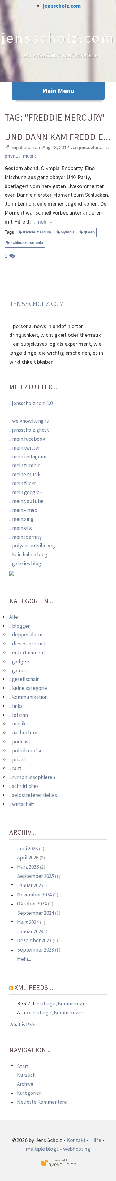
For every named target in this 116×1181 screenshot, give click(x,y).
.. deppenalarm (25, 634)
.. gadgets (19, 661)
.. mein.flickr (22, 483)
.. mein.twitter (24, 447)
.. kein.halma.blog (28, 554)
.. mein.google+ (25, 492)
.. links (16, 706)
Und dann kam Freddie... (57, 137)
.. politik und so (26, 750)
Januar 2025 (30, 885)
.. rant (15, 768)
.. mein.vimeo (23, 510)
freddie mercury (37, 232)
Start (23, 1066)
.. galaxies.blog (25, 563)
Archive (25, 1083)
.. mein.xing (21, 519)
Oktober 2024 (32, 903)
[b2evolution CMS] (58, 1162)
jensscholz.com (62, 5)
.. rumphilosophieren (32, 777)
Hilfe (95, 1140)
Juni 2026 (27, 848)
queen (89, 232)
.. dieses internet (27, 643)
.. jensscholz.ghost (29, 429)
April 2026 (27, 857)
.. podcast (19, 741)
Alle (13, 617)
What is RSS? (23, 1024)
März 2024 (28, 922)
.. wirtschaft (21, 804)
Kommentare (72, 1003)
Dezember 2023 (34, 940)
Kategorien (29, 1092)
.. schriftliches (24, 786)
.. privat (17, 759)
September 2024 (35, 912)
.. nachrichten (24, 732)
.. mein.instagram (27, 456)
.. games (18, 670)
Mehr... (24, 959)
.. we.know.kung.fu (29, 420)
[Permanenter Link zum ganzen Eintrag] (7, 147)
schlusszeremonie (27, 243)
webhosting (76, 1148)
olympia (68, 232)
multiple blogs (42, 1148)
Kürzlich (26, 1075)
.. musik (27, 156)
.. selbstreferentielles (33, 795)
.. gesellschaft (24, 679)
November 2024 (34, 894)
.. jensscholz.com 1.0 (31, 403)
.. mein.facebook (27, 438)
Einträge (46, 1003)
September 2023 (35, 949)
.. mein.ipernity (25, 536)
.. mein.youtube (26, 501)
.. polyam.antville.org (32, 545)
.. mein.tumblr (24, 465)
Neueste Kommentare (42, 1101)
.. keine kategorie (28, 688)
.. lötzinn (18, 715)
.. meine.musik (25, 474)
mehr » (44, 221)
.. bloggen (20, 626)
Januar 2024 (30, 931)
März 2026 (28, 866)
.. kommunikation (28, 697)
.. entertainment (27, 652)
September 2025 (35, 876)
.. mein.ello (21, 527)
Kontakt (76, 1140)
